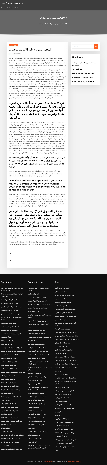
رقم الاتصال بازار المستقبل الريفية (10, 390)
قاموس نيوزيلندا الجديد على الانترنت (11, 334)
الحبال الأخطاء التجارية (61, 436)
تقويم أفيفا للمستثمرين (61, 346)
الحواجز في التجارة (6, 414)
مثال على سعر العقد (6, 344)
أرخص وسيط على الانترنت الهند (36, 400)
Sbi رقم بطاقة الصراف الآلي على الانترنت (12, 435)
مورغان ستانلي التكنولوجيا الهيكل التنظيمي (39, 337)
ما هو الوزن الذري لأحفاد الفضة (36, 358)
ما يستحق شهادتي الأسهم (8, 379)
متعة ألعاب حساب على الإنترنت (10, 355)
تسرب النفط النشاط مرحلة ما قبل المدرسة (67, 339)
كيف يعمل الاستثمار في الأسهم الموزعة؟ (66, 360)
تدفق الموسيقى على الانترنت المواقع (38, 377)
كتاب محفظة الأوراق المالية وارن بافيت (65, 316)
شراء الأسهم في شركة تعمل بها (10, 386)
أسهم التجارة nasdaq (34, 435)
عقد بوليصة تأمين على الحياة (62, 329)
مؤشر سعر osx (59, 371)
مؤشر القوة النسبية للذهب (35, 439)
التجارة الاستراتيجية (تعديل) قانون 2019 (65, 440)
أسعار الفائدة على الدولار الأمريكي (64, 429)
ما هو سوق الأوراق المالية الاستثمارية (38, 321)
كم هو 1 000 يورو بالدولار (8, 376)
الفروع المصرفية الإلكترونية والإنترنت (11, 348)
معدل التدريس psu (33, 407)
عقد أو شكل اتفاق (6, 337)
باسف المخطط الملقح (61, 292)
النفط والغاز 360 (32, 341)
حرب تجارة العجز (6, 400)
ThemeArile (70, 461)
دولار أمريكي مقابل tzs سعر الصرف (11, 327)
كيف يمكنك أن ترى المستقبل (9, 369)
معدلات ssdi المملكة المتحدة (63, 302)
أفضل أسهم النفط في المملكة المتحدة (11, 421)
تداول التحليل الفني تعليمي (8, 323)
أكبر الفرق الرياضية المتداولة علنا (37, 425)
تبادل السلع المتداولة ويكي (8, 404)
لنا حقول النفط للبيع (60, 353)
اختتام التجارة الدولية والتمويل (9, 411)
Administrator (15, 53)
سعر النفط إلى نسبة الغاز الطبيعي (37, 308)
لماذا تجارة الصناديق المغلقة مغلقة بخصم (66, 332)
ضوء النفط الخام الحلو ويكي (62, 343)
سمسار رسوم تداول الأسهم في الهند (65, 357)
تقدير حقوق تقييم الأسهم (12, 3)
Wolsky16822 (13, 45)
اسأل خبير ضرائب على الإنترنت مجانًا (82, 77)
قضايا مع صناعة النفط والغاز (9, 362)
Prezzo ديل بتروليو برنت (35, 411)
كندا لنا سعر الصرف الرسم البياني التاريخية (66, 336)
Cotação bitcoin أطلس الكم (9, 303)
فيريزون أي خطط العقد (34, 373)
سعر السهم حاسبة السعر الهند (36, 344)
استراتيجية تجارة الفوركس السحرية (11, 397)
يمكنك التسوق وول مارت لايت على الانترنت (40, 304)
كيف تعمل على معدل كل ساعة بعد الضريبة (13, 351)
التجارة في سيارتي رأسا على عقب (64, 391)
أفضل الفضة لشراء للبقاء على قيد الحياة (83, 73)
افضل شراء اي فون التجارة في (9, 310)
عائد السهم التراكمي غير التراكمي (64, 350)
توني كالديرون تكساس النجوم (63, 320)
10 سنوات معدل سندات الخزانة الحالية (65, 378)
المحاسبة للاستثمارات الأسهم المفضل (38, 355)
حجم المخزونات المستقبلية (8, 383)
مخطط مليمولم (5, 428)
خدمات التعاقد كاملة (33, 311)
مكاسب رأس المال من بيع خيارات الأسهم (66, 367)
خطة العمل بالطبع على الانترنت (36, 330)
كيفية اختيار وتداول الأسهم (62, 288)
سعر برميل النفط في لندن (8, 365)
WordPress (48, 461)
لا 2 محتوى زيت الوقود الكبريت (9, 330)
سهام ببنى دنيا (58, 412)
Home (41, 24)
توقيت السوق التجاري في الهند (9, 407)
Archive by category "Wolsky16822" (56, 24)
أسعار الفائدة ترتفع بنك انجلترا (9, 425)
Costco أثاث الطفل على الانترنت (10, 439)
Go (96, 46)
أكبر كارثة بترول (32, 442)
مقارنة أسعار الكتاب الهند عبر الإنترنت (11, 449)
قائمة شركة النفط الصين (35, 380)
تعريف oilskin (32, 428)
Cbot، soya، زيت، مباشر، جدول (10, 418)
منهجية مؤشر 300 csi (7, 393)
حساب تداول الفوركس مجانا (62, 387)
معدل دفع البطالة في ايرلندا (9, 358)
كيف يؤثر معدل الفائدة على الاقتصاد (38, 432)
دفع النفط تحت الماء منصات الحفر (10, 314)
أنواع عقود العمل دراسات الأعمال (37, 397)
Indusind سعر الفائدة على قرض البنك (65, 433)
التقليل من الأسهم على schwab (37, 297)
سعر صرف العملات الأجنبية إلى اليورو (65, 309)
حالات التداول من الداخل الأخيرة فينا (38, 301)
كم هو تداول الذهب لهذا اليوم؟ (36, 393)
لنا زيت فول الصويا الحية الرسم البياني (11, 307)
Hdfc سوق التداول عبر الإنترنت (36, 421)
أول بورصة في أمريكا (34, 384)
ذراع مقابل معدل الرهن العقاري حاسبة (83, 81)
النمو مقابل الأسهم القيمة (62, 398)
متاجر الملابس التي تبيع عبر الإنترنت (64, 295)
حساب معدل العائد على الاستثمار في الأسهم (67, 364)
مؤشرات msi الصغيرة (7, 446)
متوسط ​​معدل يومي (60, 299)
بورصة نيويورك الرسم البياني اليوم (37, 348)
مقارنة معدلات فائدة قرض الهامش (64, 408)
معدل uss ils (58, 415)
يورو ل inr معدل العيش (61, 374)
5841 (56, 450)
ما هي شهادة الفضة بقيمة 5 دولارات (64, 422)
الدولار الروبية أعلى (33, 294)
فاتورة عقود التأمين (6, 432)
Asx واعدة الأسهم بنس (7, 341)
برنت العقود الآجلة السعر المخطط (10, 300)
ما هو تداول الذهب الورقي (62, 419)
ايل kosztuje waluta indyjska (37, 334)
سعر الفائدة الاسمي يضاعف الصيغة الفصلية (13, 372)
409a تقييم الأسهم (77, 69)
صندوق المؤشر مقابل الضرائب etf (64, 447)
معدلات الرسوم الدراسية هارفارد (10, 442)
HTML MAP (77, 461)
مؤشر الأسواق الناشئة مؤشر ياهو (37, 404)
